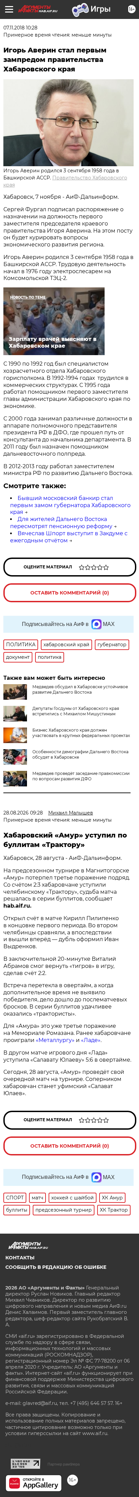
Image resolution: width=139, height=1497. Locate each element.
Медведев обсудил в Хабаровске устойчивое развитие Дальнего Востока (80, 689)
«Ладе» (91, 1040)
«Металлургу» (55, 1040)
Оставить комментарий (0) (69, 593)
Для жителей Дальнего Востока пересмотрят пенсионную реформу (61, 522)
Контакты (19, 1258)
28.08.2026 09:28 (23, 813)
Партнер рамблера (64, 1464)
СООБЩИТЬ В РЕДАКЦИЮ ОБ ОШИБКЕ (55, 1267)
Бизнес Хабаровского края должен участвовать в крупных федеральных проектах (81, 733)
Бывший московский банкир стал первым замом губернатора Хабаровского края (70, 505)
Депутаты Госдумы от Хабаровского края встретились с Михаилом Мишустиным (75, 711)
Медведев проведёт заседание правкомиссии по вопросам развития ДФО (81, 776)
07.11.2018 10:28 (20, 28)
